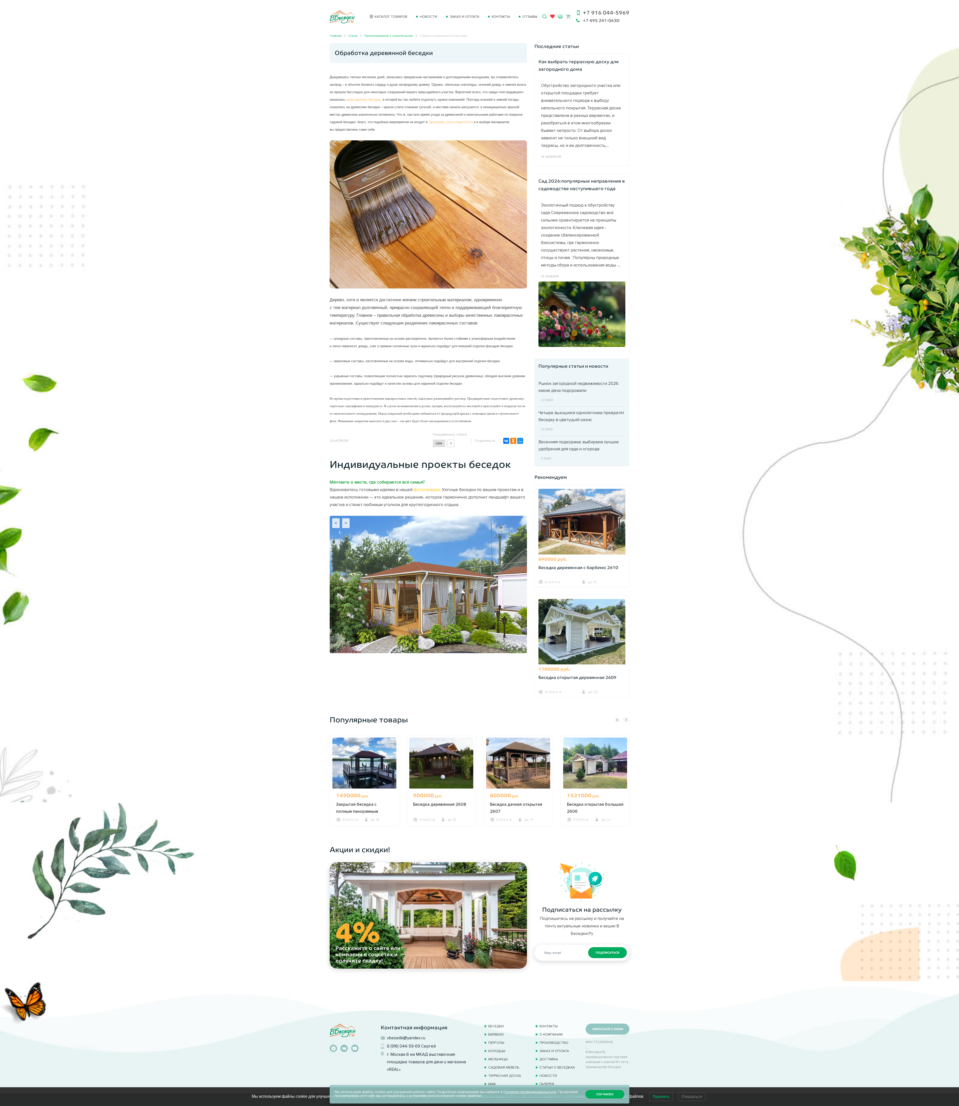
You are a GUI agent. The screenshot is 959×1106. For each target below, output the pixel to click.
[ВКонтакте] (506, 441)
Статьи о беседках (557, 1067)
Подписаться (607, 952)
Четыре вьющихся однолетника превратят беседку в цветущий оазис (581, 416)
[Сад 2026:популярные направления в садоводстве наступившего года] (581, 313)
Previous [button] (617, 720)
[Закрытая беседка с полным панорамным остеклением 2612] (364, 763)
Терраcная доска (504, 1076)
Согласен (604, 1094)
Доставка (548, 1059)
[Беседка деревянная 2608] (441, 763)
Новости (428, 16)
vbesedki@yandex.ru (406, 1038)
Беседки (496, 1026)
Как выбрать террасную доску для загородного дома (578, 65)
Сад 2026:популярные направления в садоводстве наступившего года (581, 185)
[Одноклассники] (513, 441)
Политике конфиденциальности (529, 1092)
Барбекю (496, 1034)
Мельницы (498, 1059)
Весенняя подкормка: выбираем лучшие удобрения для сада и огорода (578, 445)
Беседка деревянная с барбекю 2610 (578, 567)
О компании (551, 1034)
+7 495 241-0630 (601, 20)
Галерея (546, 1084)
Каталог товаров (391, 16)
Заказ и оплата (464, 16)
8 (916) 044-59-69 (403, 1046)
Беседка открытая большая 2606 (595, 808)
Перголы (496, 1043)
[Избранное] (552, 17)
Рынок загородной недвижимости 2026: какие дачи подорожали (578, 387)
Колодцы (496, 1051)
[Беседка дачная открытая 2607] (518, 763)
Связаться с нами (607, 1029)
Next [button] (626, 720)
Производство (553, 1043)
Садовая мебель (503, 1067)
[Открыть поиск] (544, 16)
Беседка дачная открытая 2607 (516, 808)
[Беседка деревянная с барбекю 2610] (581, 522)
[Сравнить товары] (560, 16)
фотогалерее (427, 489)
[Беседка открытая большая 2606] (595, 763)
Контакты (501, 16)
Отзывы (529, 16)
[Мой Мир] (520, 441)
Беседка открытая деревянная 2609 (577, 677)
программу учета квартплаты (451, 122)
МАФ (492, 1084)
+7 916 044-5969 (606, 12)
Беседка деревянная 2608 (439, 804)
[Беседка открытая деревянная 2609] (581, 632)
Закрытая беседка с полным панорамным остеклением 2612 (357, 811)
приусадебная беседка (363, 99)
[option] (364, 790)
